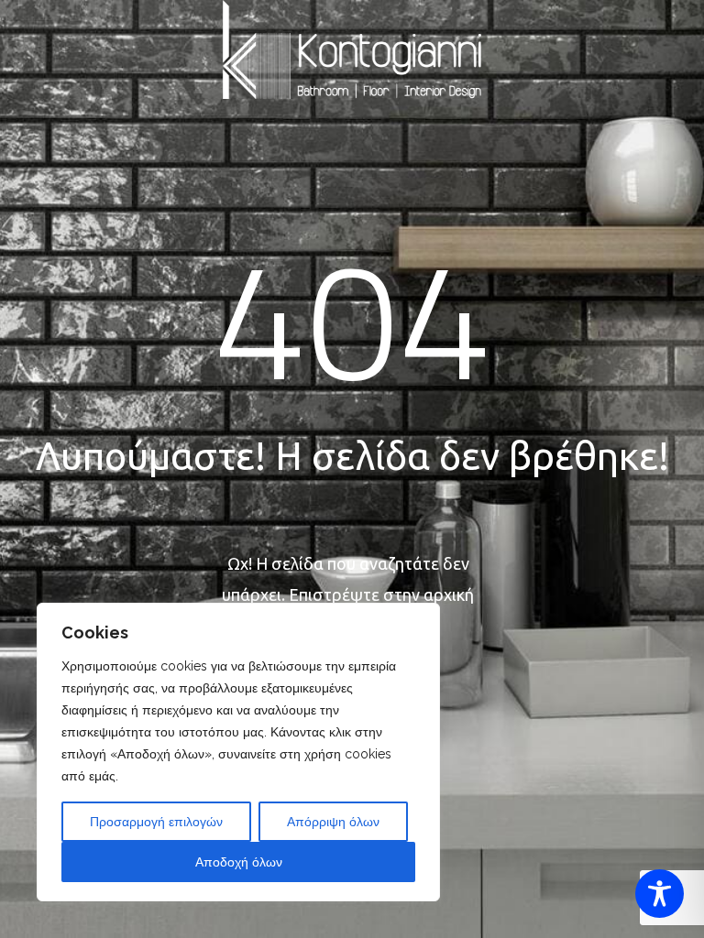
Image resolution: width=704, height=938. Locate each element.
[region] (238, 752)
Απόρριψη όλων (333, 821)
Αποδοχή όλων (238, 862)
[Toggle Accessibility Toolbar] (659, 893)
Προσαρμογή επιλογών (156, 821)
